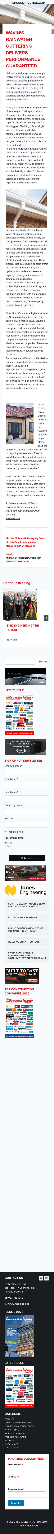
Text (9, 846)
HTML (9, 843)
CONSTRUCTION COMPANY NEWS (19, 1426)
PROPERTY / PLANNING (15, 1433)
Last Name (11, 792)
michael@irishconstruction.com (23, 558)
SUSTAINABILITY (12, 1444)
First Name (11, 779)
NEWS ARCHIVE (11, 1448)
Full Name (13, 1477)
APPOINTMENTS (12, 1430)
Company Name (14, 805)
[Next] (46, 618)
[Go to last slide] (8, 618)
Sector (9, 818)
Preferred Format (15, 837)
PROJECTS (9, 1440)
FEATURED (9, 1419)
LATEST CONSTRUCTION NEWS (18, 1423)
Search (43, 661)
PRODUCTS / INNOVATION (16, 1437)
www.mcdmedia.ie (18, 1303)
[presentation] (27, 604)
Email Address (13, 766)
